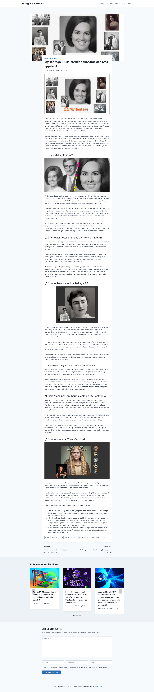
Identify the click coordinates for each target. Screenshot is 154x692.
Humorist (37, 603)
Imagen (102, 3)
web (104, 537)
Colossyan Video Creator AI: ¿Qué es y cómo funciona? (96, 549)
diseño (47, 537)
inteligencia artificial (71, 537)
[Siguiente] (120, 591)
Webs (55, 58)
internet (82, 537)
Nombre (45, 662)
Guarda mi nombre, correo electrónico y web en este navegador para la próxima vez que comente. (75, 667)
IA (62, 537)
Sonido (109, 3)
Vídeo (116, 3)
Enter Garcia (50, 70)
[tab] (73, 615)
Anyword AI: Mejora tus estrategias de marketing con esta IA (55, 549)
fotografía (55, 537)
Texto (51, 58)
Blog (129, 3)
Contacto (123, 3)
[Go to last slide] (33, 591)
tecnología (90, 537)
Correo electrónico (74, 662)
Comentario (47, 638)
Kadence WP (97, 686)
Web (92, 662)
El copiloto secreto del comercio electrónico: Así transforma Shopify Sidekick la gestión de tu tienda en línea (76, 597)
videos (98, 537)
